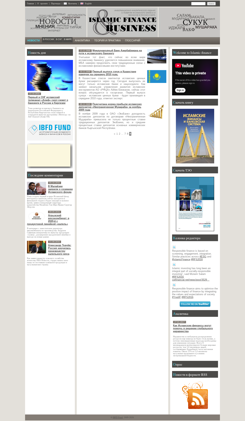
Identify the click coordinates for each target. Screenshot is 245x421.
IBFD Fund (118, 417)
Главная (30, 3)
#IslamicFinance (181, 259)
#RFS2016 (197, 259)
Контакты (72, 3)
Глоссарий (132, 40)
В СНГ (59, 39)
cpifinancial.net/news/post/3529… (190, 279)
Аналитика (82, 40)
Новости (33, 40)
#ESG (203, 256)
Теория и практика (107, 40)
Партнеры (55, 3)
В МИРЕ (68, 39)
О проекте (42, 3)
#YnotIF (176, 297)
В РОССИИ (48, 39)
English (88, 3)
